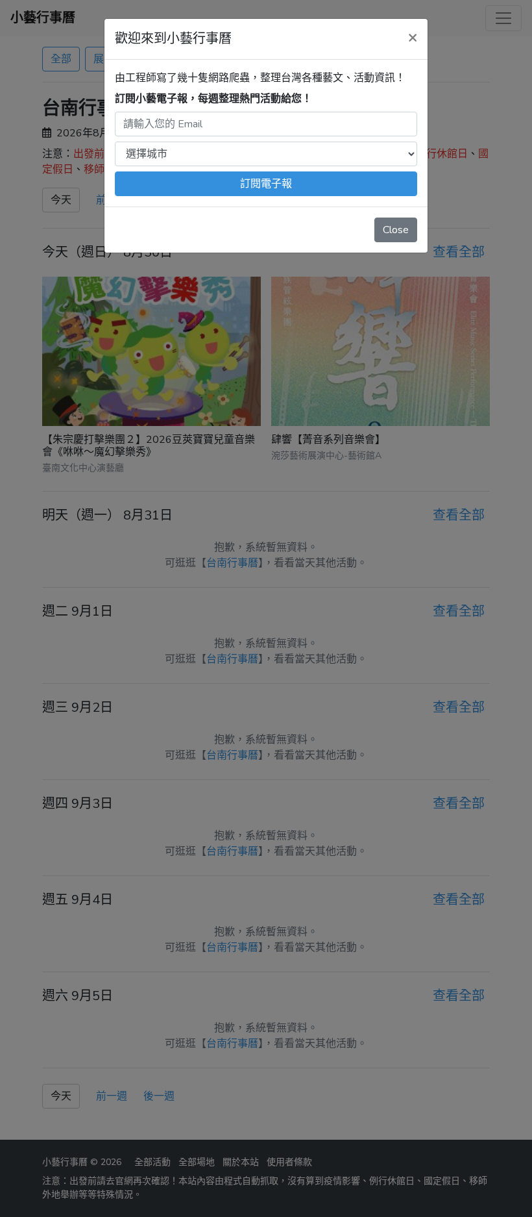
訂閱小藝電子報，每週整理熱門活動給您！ (213, 99)
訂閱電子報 (266, 184)
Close (396, 230)
